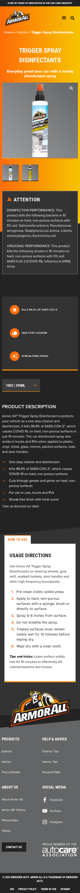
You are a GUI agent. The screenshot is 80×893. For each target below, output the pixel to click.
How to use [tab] (17, 539)
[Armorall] (40, 709)
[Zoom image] (71, 89)
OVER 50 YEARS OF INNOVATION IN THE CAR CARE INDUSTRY (40, 3)
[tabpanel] (40, 613)
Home (9, 32)
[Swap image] (10, 173)
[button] (72, 18)
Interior (22, 32)
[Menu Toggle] (64, 18)
